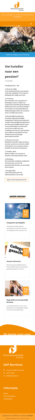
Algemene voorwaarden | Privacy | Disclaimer (15, 418)
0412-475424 (11, 26)
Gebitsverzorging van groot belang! (17, 55)
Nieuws (5, 393)
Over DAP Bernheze (9, 396)
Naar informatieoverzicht (16, 179)
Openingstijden (7, 399)
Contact (27, 418)
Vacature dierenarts (14, 261)
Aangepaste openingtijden (16, 223)
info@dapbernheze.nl (12, 376)
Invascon (30, 415)
